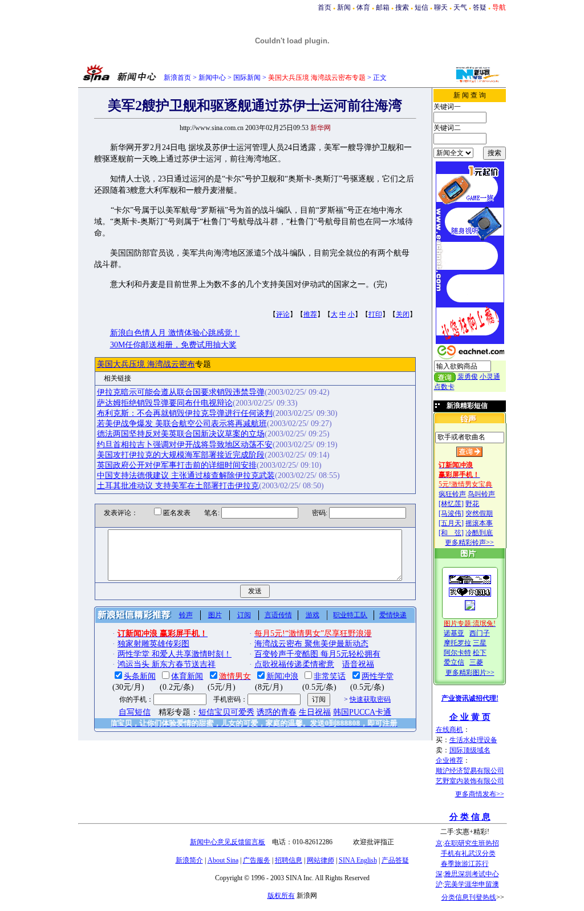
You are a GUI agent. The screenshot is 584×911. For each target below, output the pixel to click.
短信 (421, 7)
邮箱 (383, 7)
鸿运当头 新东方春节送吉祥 (166, 664)
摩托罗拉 (457, 643)
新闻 (344, 7)
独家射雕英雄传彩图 (153, 643)
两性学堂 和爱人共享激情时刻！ (174, 654)
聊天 (441, 7)
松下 (479, 653)
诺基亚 (454, 633)
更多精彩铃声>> (469, 542)
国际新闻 (247, 78)
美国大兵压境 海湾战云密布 (146, 364)
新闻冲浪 (282, 676)
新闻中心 (212, 78)
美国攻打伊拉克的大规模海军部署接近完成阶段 (181, 455)
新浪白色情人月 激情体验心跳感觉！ (175, 333)
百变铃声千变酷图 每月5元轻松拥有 (317, 654)
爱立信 (454, 662)
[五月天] (451, 523)
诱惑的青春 (277, 712)
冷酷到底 (479, 533)
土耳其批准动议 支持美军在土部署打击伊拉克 (178, 485)
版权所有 (281, 896)
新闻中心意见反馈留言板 (227, 842)
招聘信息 (288, 860)
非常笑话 (330, 676)
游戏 (312, 615)
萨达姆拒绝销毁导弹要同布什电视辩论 (165, 403)
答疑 (479, 7)
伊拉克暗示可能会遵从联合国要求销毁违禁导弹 (181, 392)
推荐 (310, 314)
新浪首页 (177, 78)
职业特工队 (350, 615)
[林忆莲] (451, 504)
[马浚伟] (451, 513)
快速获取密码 (370, 699)
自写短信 (135, 712)
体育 (363, 7)
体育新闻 (187, 676)
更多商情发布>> (479, 794)
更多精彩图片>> (469, 673)
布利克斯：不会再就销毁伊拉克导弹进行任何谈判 (185, 413)
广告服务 (256, 860)
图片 (215, 615)
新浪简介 (189, 860)
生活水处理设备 (473, 740)
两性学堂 (378, 676)
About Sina (223, 860)
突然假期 (479, 513)
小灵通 (490, 376)
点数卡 (444, 387)
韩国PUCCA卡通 (362, 712)
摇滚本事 (479, 523)
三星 (479, 643)
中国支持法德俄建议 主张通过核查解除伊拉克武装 (186, 475)
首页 (324, 7)
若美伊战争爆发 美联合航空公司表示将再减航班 (182, 423)
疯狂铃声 (452, 494)
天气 (460, 7)
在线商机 (449, 730)
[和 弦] (451, 533)
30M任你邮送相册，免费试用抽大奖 (173, 345)
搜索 (402, 7)
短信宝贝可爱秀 (226, 712)
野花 (472, 504)
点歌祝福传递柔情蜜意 (294, 664)
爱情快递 (393, 615)
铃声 (186, 615)
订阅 (244, 615)
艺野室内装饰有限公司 (470, 781)
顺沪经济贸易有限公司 (470, 771)
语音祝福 (358, 664)
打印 (375, 314)
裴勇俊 (467, 376)
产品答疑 (395, 860)
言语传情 (278, 615)
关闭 (402, 314)
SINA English (358, 860)
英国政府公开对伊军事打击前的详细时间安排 (177, 465)
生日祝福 (315, 712)
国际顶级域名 (469, 750)
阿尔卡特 (457, 653)
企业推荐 (449, 760)
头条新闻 (140, 676)
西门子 (479, 633)
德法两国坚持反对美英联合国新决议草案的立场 (181, 434)
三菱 (476, 662)
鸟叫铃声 (481, 494)
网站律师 (320, 860)
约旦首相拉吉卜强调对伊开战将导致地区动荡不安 (185, 444)
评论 (283, 314)
